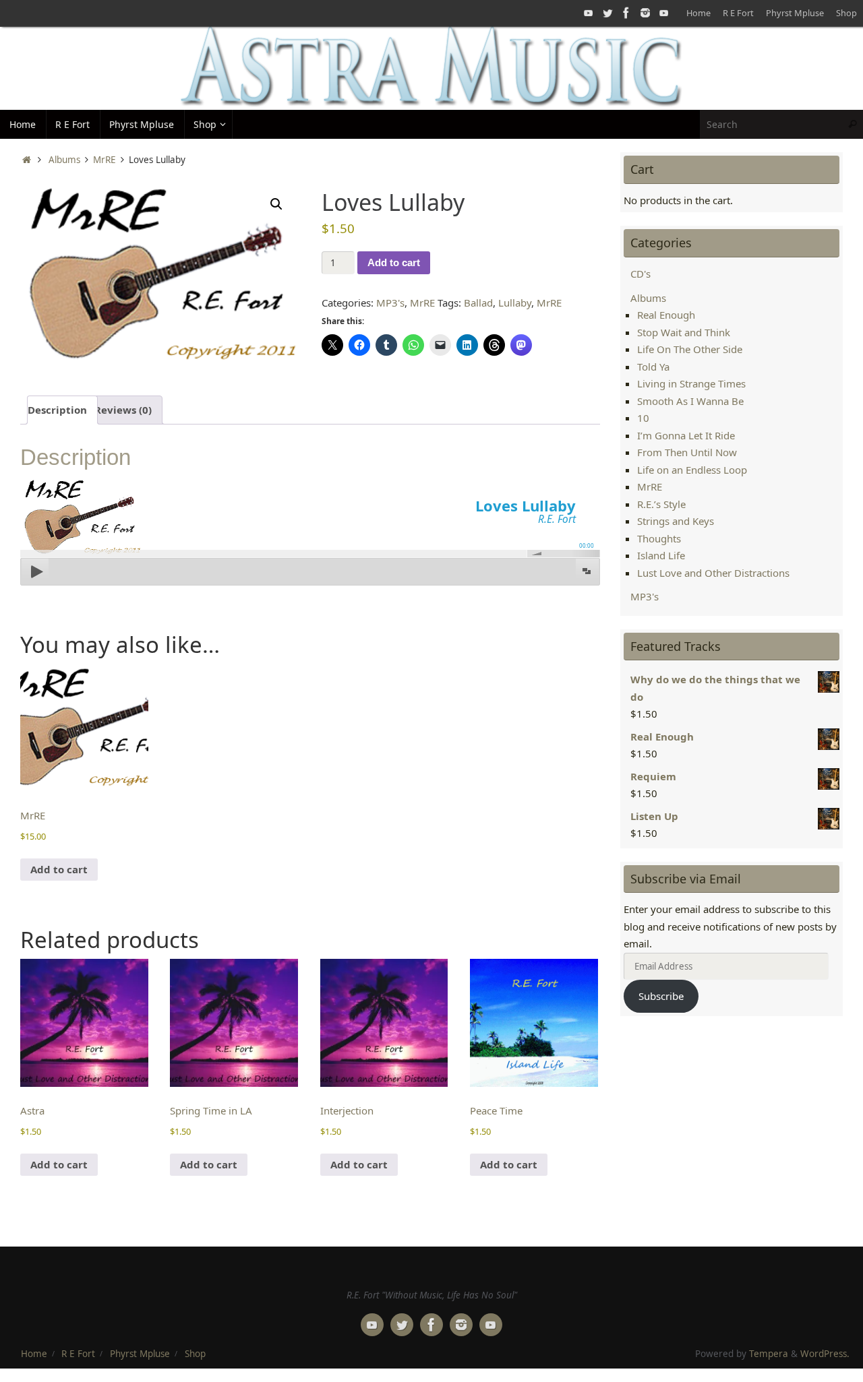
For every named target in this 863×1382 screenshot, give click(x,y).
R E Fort (738, 13)
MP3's (390, 302)
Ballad (478, 302)
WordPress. (825, 1354)
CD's (640, 273)
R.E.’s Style (661, 504)
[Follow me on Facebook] (626, 12)
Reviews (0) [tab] (123, 409)
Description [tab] (57, 409)
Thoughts (659, 538)
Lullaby (514, 302)
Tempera (768, 1354)
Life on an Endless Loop (692, 469)
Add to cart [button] (59, 869)
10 (643, 418)
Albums (64, 160)
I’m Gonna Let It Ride (686, 435)
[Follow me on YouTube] (588, 12)
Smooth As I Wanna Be (690, 401)
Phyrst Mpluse (795, 13)
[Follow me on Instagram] (645, 12)
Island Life (661, 555)
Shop (846, 13)
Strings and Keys (675, 521)
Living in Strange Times (691, 383)
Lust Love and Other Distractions (713, 572)
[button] (276, 204)
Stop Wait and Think (683, 332)
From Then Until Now (687, 452)
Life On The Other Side (689, 349)
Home (698, 13)
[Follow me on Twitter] (607, 12)
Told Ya (653, 366)
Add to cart (393, 262)
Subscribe (661, 996)
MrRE (104, 160)
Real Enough (666, 314)
